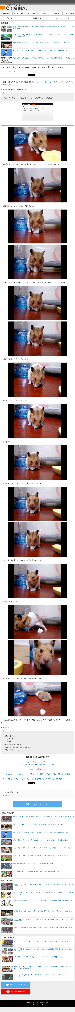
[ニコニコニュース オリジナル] (14, 7)
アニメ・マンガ (18, 13)
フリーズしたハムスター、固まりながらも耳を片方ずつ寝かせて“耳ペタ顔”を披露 (32, 779)
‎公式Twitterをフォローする (39, 804)
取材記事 (56, 13)
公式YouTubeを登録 (17, 991)
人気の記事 (6, 13)
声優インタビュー (12, 18)
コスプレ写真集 (69, 13)
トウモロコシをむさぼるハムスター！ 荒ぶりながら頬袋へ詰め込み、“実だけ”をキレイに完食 (36, 774)
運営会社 (35, 1002)
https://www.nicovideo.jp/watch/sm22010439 (37, 764)
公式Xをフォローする (17, 984)
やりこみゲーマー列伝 (63, 18)
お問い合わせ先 (44, 1002)
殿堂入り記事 (37, 18)
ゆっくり (44, 13)
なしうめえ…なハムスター (49, 82)
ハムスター (7, 795)
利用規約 (28, 1002)
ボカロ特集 (31, 13)
